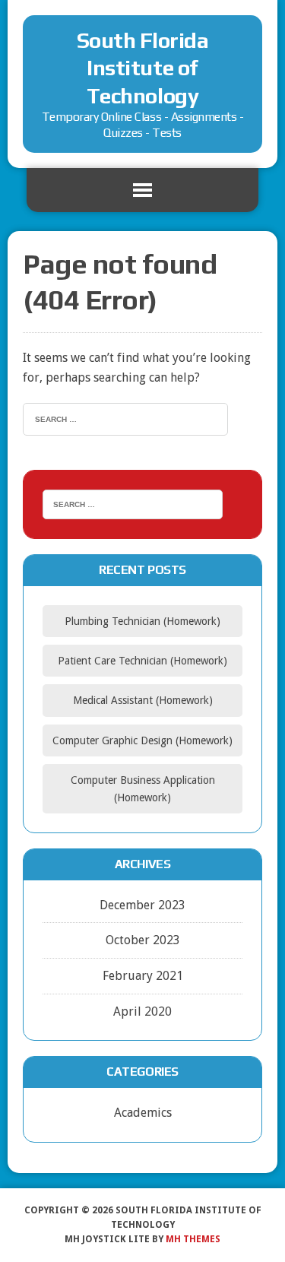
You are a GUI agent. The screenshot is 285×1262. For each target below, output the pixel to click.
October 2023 (143, 940)
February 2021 (143, 976)
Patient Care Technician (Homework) (142, 661)
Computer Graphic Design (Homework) (142, 740)
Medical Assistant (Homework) (143, 700)
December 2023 (142, 905)
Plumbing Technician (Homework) (142, 621)
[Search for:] (125, 418)
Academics (143, 1112)
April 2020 (142, 1011)
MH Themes (193, 1239)
